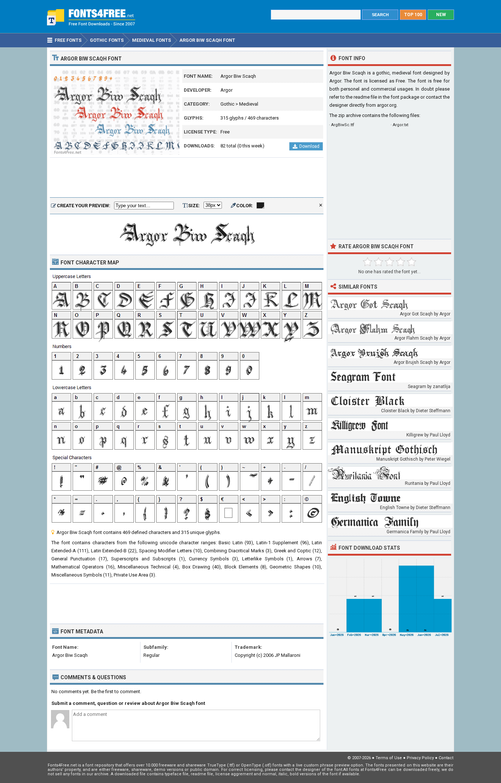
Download (309, 146)
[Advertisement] (186, 177)
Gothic (227, 104)
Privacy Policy (420, 757)
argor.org (386, 105)
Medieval (248, 104)
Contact (446, 757)
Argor (226, 90)
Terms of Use (389, 757)
